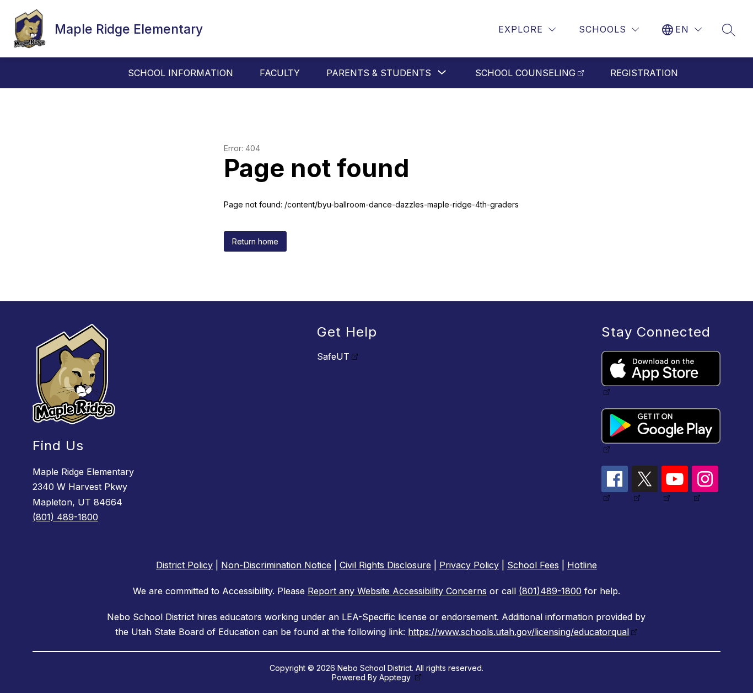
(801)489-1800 (550, 590)
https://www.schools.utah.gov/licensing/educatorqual (518, 631)
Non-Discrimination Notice (276, 565)
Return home (255, 241)
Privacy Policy (469, 565)
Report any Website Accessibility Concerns (397, 590)
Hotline (582, 565)
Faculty (280, 72)
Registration (644, 72)
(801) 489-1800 (65, 517)
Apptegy (396, 677)
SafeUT (333, 356)
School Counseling (525, 72)
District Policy (184, 565)
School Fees (533, 565)
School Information (180, 72)
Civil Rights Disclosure (385, 565)
